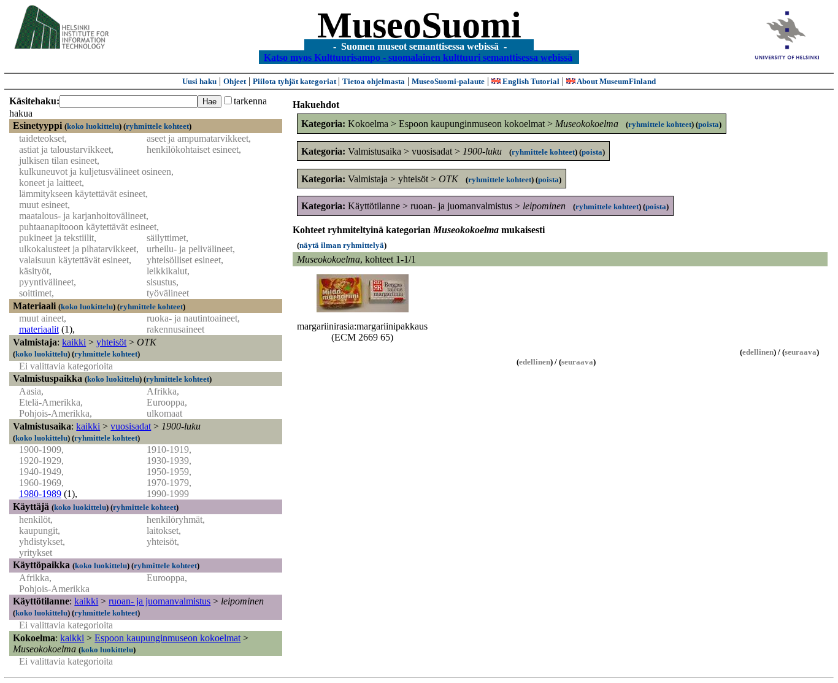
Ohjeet (234, 81)
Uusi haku (199, 81)
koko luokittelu (93, 126)
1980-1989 (40, 493)
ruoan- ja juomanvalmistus (159, 601)
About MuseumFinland (615, 81)
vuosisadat (130, 426)
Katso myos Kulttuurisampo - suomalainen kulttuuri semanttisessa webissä (418, 57)
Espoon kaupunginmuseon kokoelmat (167, 638)
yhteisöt (111, 342)
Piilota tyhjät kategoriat (295, 81)
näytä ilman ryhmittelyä (341, 245)
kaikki (74, 342)
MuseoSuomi (419, 25)
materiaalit (39, 329)
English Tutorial (530, 81)
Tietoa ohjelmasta (373, 81)
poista (708, 124)
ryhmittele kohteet (157, 126)
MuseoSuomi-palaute (448, 81)
